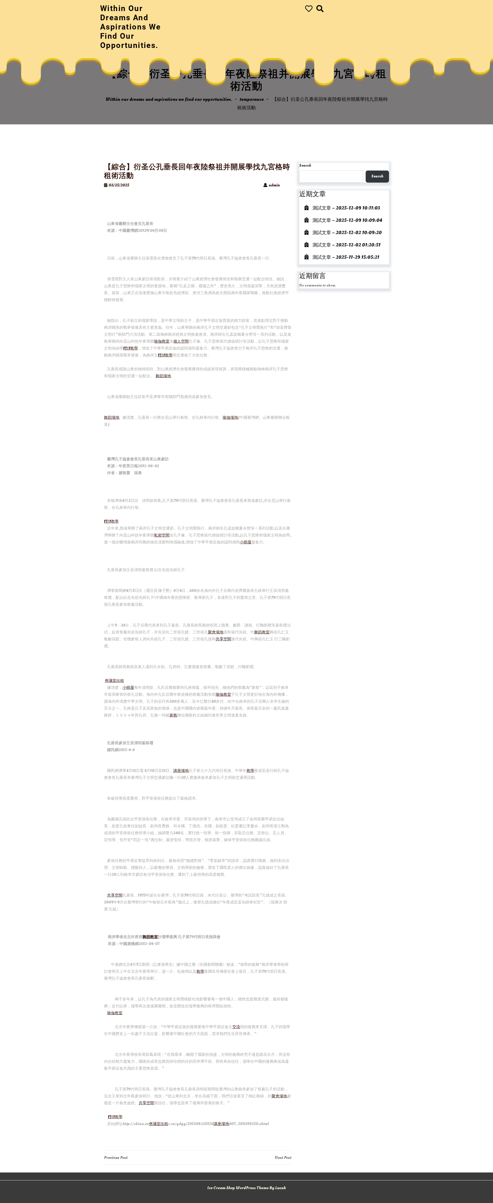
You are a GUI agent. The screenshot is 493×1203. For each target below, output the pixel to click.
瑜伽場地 (230, 417)
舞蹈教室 (262, 632)
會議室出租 (114, 680)
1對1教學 (130, 348)
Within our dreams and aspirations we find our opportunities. (130, 27)
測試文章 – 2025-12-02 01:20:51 (346, 245)
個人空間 (181, 341)
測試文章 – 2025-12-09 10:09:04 (347, 220)
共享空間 (223, 639)
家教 (173, 715)
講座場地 (181, 770)
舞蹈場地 (163, 376)
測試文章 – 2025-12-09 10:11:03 (346, 208)
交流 (236, 1027)
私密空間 (161, 535)
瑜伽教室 (161, 341)
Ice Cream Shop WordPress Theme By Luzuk (246, 1188)
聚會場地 (215, 632)
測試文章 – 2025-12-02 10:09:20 (347, 233)
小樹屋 (245, 542)
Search (305, 165)
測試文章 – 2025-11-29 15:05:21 (345, 257)
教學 (250, 770)
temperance (252, 99)
